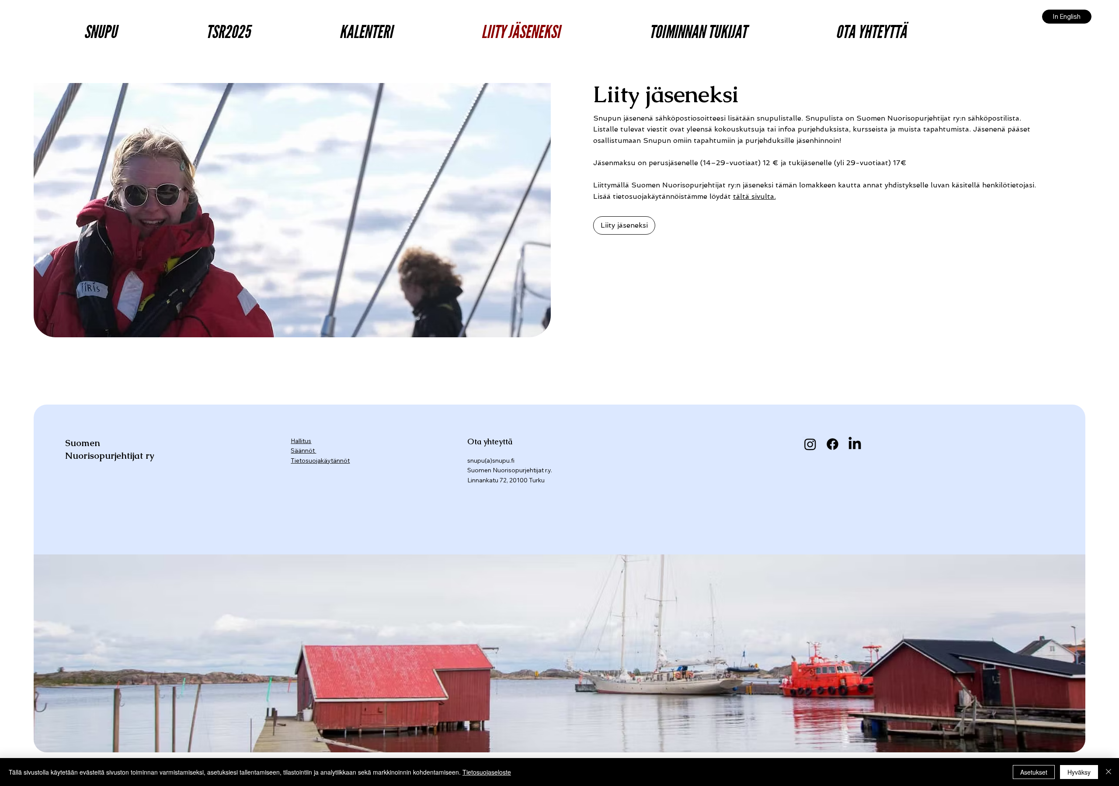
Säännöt (303, 450)
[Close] (1108, 772)
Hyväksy (1079, 772)
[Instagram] (810, 444)
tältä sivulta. (754, 196)
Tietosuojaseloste (486, 772)
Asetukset (1033, 772)
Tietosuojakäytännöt (320, 460)
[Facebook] (832, 444)
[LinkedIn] (854, 444)
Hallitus (301, 441)
